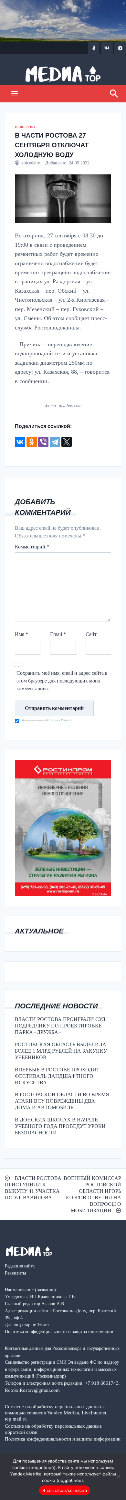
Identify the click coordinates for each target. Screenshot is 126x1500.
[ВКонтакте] (20, 442)
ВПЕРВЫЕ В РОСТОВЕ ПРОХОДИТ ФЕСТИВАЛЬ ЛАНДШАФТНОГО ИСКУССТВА (57, 1076)
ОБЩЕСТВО (25, 127)
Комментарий (32, 546)
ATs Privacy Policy (57, 720)
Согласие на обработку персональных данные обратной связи (53, 1429)
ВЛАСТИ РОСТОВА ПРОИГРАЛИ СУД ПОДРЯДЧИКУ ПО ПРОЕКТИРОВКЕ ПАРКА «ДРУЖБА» (60, 1025)
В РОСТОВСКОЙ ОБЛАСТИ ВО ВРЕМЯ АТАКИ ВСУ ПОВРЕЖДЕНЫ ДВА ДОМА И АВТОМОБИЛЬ (62, 1101)
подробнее (42, 1467)
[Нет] (118, 1476)
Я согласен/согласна (64, 1490)
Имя (21, 634)
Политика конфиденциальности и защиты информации (63, 1439)
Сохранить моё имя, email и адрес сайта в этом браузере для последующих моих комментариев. (62, 680)
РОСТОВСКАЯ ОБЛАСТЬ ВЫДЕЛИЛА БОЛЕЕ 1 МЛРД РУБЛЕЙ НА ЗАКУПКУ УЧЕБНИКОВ (61, 1051)
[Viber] (43, 442)
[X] (66, 442)
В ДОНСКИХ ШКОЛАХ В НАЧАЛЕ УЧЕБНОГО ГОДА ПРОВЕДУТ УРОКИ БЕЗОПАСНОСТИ (60, 1126)
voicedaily (30, 162)
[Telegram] (55, 442)
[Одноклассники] (31, 442)
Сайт (91, 634)
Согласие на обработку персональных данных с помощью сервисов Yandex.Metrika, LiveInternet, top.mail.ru (56, 1413)
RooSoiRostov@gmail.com (32, 1390)
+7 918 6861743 (102, 1383)
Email (58, 634)
